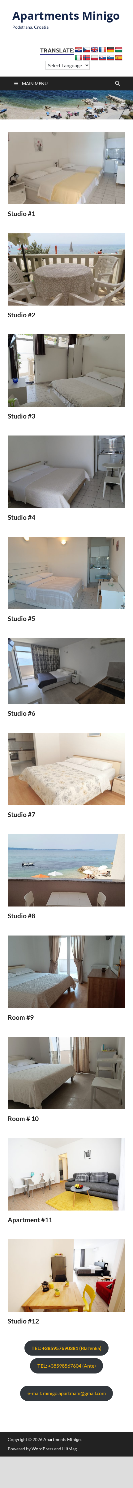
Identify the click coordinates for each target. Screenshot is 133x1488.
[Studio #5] (66, 573)
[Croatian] (78, 50)
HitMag (69, 1448)
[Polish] (94, 58)
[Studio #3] (66, 370)
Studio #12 (23, 1321)
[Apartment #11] (66, 1174)
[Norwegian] (86, 58)
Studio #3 (21, 416)
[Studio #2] (66, 269)
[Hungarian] (118, 50)
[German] (110, 50)
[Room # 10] (66, 1073)
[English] (94, 50)
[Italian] (78, 58)
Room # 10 (23, 1118)
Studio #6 (21, 713)
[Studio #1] (66, 168)
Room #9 (21, 1017)
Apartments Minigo (66, 15)
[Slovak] (102, 58)
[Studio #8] (66, 870)
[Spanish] (118, 58)
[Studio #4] (66, 472)
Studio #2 (21, 315)
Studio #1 (21, 213)
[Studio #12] (66, 1275)
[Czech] (86, 50)
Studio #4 (21, 517)
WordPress (42, 1448)
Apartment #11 (30, 1219)
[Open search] (117, 84)
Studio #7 (21, 814)
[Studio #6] (66, 671)
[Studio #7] (66, 769)
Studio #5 (21, 618)
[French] (102, 50)
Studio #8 (21, 915)
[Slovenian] (110, 58)
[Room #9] (66, 972)
